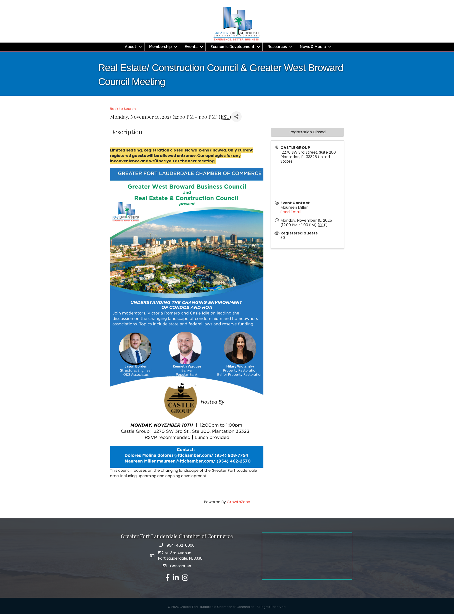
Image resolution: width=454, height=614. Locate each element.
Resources (277, 46)
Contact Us (180, 566)
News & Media (313, 46)
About (130, 46)
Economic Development (232, 46)
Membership (160, 46)
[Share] (236, 116)
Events (191, 46)
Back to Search (123, 108)
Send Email (290, 212)
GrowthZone (238, 502)
